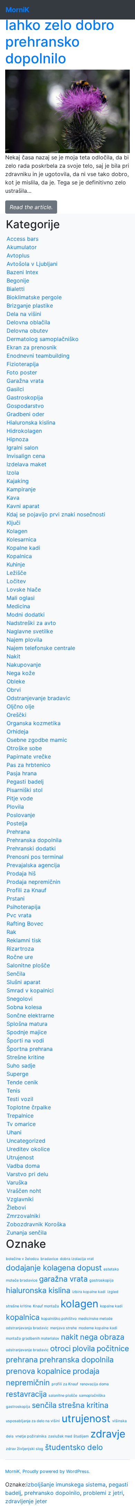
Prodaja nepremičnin (33, 881)
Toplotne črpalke (29, 1107)
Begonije (18, 280)
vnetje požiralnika (30, 1436)
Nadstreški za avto (31, 622)
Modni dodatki (26, 614)
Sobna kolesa (24, 1007)
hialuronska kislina (38, 1290)
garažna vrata (63, 1278)
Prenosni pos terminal (35, 856)
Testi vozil (20, 1098)
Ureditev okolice (28, 1149)
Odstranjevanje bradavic (38, 698)
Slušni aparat (23, 981)
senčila (44, 1405)
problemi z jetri (103, 1492)
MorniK (12, 1471)
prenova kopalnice (38, 1371)
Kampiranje (21, 489)
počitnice (113, 1348)
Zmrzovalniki (23, 1215)
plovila (83, 1348)
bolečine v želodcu (22, 1259)
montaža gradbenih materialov (32, 1338)
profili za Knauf (65, 1384)
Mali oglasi (21, 597)
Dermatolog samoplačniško (43, 338)
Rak (11, 931)
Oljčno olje (20, 706)
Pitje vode (20, 798)
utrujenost (86, 1418)
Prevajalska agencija (33, 865)
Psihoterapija (23, 906)
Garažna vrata (25, 380)
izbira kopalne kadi (89, 1292)
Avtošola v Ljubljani (32, 263)
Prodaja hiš (21, 873)
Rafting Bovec (25, 923)
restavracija (26, 1393)
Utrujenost (20, 1157)
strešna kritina (83, 1405)
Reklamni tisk (24, 940)
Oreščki (16, 714)
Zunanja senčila (27, 1232)
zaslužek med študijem (68, 1436)
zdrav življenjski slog (24, 1448)
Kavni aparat (23, 505)
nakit (69, 1336)
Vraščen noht (24, 1190)
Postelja (17, 823)
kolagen (79, 1304)
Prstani (16, 898)
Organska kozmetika (34, 723)
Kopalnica (19, 556)
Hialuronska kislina (31, 422)
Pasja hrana (22, 773)
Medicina (18, 606)
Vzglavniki (20, 1199)
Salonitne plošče (28, 965)
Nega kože (21, 672)
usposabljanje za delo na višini (33, 1421)
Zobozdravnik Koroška (36, 1224)
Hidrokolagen (24, 430)
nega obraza (102, 1336)
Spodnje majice (27, 1032)
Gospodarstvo (25, 405)
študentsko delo (74, 1447)
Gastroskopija (25, 397)
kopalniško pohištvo (58, 1318)
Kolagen (17, 531)
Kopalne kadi (23, 547)
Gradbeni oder (25, 414)
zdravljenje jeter (26, 1501)
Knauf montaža (46, 1306)
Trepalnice (20, 1115)
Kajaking (18, 480)
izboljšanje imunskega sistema (66, 1484)
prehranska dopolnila (76, 1359)
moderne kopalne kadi (98, 1328)
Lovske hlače (24, 589)
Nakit (13, 656)
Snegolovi (20, 998)
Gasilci (15, 389)
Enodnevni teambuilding (38, 355)
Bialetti (16, 288)
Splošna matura (27, 1023)
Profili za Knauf (26, 890)
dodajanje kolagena (40, 1267)
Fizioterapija (23, 363)
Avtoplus (18, 255)
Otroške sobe (24, 748)
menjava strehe (63, 1328)
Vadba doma (23, 1165)
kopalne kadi (111, 1306)
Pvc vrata (19, 915)
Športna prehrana (30, 1048)
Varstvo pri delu (27, 1174)
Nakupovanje (24, 664)
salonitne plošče (62, 1395)
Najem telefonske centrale (41, 647)
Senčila (16, 973)
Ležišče (16, 572)
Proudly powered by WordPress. (56, 1471)
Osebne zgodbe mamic (37, 739)
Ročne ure (20, 956)
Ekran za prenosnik (32, 347)
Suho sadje (21, 1065)
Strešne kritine (25, 1057)
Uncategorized (26, 1140)
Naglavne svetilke (30, 631)
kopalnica (22, 1317)
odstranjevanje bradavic (27, 1350)
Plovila (15, 806)
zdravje (107, 1434)
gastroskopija (101, 1280)
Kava (13, 497)
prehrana (22, 1359)
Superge (17, 1073)
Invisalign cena (26, 455)
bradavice (49, 1259)
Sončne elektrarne (30, 1015)
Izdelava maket (26, 464)
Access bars (22, 238)
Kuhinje (16, 564)
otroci (60, 1348)
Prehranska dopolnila (34, 840)
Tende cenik (22, 1082)
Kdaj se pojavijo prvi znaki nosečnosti (56, 514)
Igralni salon (22, 447)
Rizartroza (20, 948)
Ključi (13, 522)
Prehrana (18, 831)
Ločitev (16, 581)
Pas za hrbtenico (29, 764)
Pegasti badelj (25, 781)
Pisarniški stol (25, 789)
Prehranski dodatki (31, 848)
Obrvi (14, 689)
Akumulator (22, 247)
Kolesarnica (21, 539)
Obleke (16, 681)
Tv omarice (21, 1123)
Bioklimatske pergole (34, 297)
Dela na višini (24, 313)
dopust (89, 1267)
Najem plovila (24, 639)
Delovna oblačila (28, 322)
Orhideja (17, 731)
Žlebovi (16, 1207)
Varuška (17, 1182)
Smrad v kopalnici (30, 990)
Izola (13, 472)
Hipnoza (17, 439)
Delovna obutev (27, 330)
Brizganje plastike (30, 305)
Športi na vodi (25, 1040)
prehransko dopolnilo (52, 1492)
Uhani (14, 1132)
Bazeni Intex (22, 272)
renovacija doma (94, 1384)
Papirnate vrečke (29, 756)
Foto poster (22, 372)
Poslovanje (21, 814)
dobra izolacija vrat (77, 1259)
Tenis (13, 1090)
